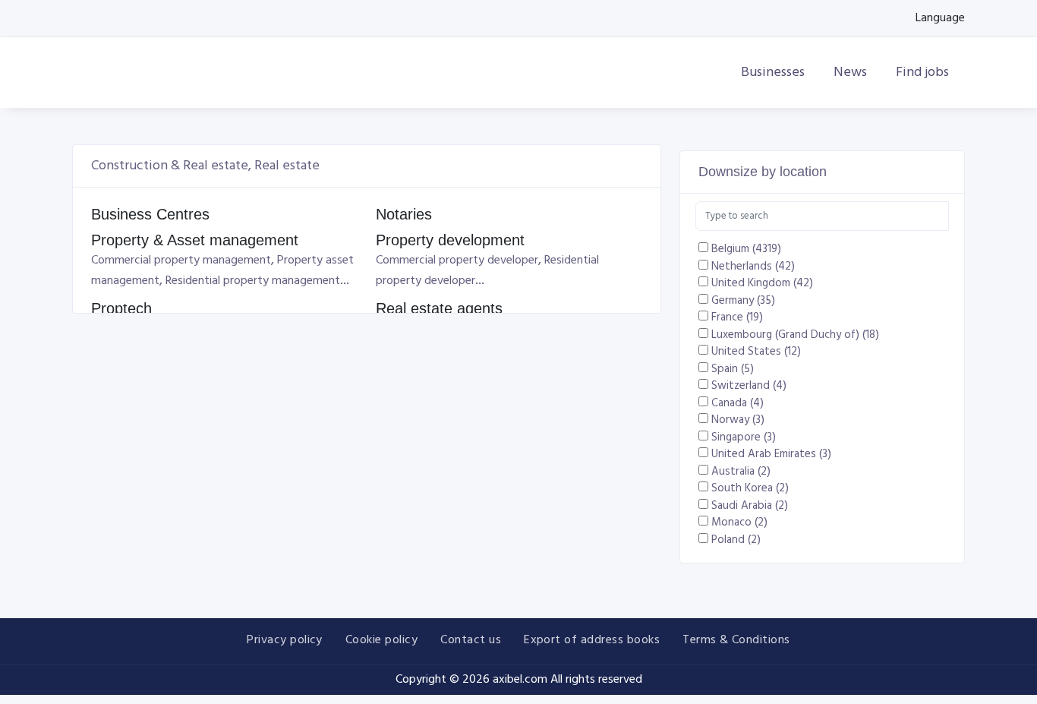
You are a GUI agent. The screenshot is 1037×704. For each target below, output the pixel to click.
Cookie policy (381, 640)
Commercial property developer (457, 260)
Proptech (121, 308)
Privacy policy (285, 640)
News (852, 73)
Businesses (774, 73)
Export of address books (592, 640)
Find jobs (924, 73)
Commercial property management (181, 260)
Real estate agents (439, 308)
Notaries (404, 214)
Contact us (470, 640)
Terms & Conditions (736, 640)
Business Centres (150, 214)
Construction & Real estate (169, 166)
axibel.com (520, 680)
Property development (450, 240)
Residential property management (252, 281)
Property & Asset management (194, 240)
